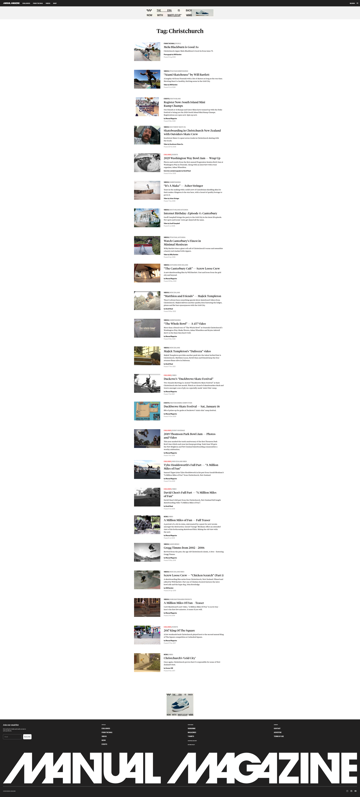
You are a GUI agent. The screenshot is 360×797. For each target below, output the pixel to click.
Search (352, 3)
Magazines (192, 732)
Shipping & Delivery (192, 740)
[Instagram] (347, 790)
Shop (55, 3)
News (104, 740)
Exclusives (26, 3)
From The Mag (38, 3)
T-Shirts (191, 736)
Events (104, 744)
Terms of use (279, 736)
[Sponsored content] (180, 13)
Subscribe (27, 737)
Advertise (278, 732)
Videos (48, 3)
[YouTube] (355, 790)
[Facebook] (351, 790)
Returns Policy (191, 744)
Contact (277, 728)
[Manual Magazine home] (10, 3)
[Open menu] (357, 3)
